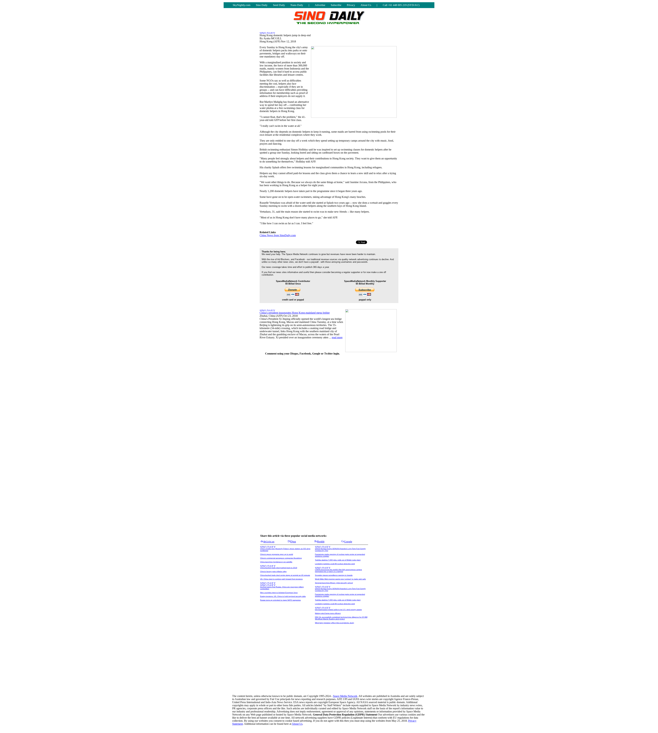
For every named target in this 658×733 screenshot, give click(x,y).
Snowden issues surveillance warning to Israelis (333, 575)
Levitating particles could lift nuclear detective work (335, 564)
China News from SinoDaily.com (278, 235)
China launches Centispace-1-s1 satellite (276, 562)
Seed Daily (279, 5)
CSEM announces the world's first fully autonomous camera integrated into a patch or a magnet (338, 570)
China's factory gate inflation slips (273, 571)
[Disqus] (302, 401)
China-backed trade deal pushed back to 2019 (278, 568)
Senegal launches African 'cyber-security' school (334, 583)
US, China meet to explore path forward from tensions (281, 579)
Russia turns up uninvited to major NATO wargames (280, 600)
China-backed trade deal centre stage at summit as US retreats (285, 575)
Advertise (320, 5)
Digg (293, 541)
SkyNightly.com (241, 5)
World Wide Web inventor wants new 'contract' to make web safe (340, 579)
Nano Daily (296, 5)
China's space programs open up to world (276, 554)
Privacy (351, 5)
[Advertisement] (372, 409)
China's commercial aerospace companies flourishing (281, 558)
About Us (366, 5)
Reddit (320, 541)
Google (348, 541)
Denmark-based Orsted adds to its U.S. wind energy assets (338, 609)
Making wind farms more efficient (328, 613)
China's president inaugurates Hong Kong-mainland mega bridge (295, 312)
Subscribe (336, 5)
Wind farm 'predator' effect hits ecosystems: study (334, 623)
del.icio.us (268, 541)
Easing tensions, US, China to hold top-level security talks (283, 596)
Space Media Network (345, 696)
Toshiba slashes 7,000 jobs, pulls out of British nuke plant (338, 560)
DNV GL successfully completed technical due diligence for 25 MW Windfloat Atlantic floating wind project (341, 618)
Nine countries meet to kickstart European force (279, 593)
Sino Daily (261, 5)
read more (337, 337)
